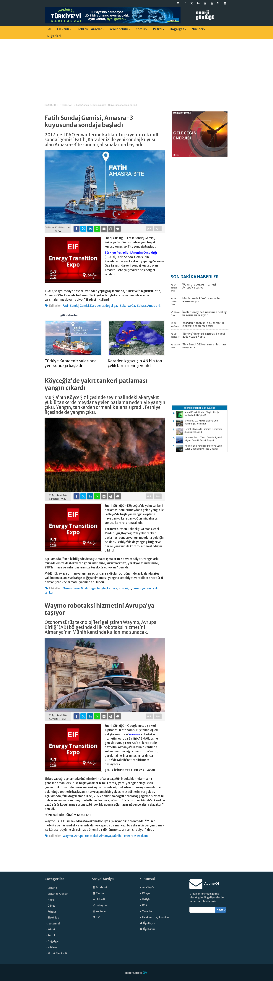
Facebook (101, 887)
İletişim (146, 899)
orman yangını (142, 588)
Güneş (51, 905)
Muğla (101, 588)
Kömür (141, 29)
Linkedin (100, 899)
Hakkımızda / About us (155, 917)
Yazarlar (147, 911)
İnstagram (101, 905)
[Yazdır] (111, 229)
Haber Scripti (133, 972)
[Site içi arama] (178, 3)
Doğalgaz (177, 29)
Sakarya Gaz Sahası (133, 305)
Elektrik (63, 29)
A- (158, 228)
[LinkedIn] (90, 229)
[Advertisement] (136, 68)
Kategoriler (54, 879)
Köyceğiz (125, 588)
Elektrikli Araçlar (89, 29)
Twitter (100, 893)
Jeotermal (54, 923)
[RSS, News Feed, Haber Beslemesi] (218, 3)
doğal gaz (111, 305)
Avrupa (79, 836)
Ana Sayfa (148, 887)
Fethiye (112, 588)
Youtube (100, 911)
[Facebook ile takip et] (185, 3)
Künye (146, 893)
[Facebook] (76, 229)
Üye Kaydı (149, 923)
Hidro (51, 899)
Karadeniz (97, 305)
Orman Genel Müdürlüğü (79, 588)
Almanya (105, 836)
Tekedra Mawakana (135, 836)
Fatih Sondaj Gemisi (76, 305)
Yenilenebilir (118, 29)
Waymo (134, 734)
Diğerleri (54, 36)
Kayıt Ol (221, 909)
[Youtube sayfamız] (211, 3)
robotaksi (91, 836)
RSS (97, 917)
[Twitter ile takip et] (191, 3)
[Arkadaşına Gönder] (104, 229)
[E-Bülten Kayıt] (225, 3)
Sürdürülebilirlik (57, 953)
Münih (116, 836)
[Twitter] (83, 229)
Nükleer (198, 29)
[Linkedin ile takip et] (198, 3)
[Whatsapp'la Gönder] (97, 229)
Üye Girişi (149, 929)
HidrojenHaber (192, 407)
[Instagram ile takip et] (205, 3)
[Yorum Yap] (118, 229)
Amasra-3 (154, 305)
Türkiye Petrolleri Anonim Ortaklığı (131, 252)
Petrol (157, 29)
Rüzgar (52, 911)
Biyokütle (53, 917)
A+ (149, 228)
